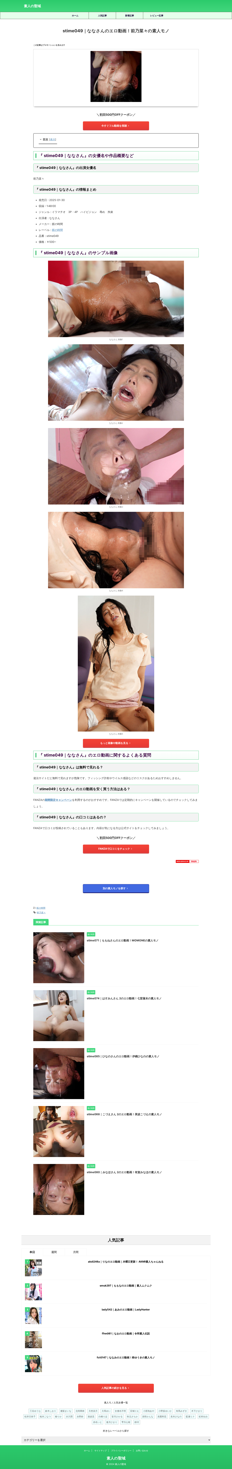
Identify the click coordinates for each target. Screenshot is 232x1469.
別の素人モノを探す (114, 888)
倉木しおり (50, 1411)
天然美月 (93, 1411)
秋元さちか (132, 1416)
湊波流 (91, 1416)
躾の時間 (57, 230)
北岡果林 (80, 1411)
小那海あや (148, 1411)
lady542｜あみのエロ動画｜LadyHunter (126, 1309)
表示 (52, 139)
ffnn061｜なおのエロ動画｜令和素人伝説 (126, 1333)
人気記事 (102, 15)
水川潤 (69, 1416)
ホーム (75, 15)
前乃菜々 (41, 912)
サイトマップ (100, 1450)
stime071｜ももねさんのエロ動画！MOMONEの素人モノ (123, 940)
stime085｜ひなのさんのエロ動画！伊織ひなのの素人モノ (123, 1056)
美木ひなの (176, 1416)
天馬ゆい (106, 1411)
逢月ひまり (111, 1422)
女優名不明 (120, 1411)
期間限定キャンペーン (58, 800)
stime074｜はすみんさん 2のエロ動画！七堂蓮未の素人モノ (124, 998)
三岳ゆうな (35, 1411)
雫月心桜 (125, 1422)
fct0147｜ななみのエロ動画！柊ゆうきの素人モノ (126, 1357)
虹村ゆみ (203, 1416)
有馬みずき (181, 1411)
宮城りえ (134, 1411)
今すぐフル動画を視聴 (114, 125)
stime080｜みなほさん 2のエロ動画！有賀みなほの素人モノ (124, 1172)
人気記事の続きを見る (114, 1387)
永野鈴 (80, 1416)
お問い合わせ (142, 1450)
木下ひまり (196, 1411)
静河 (137, 1422)
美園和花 (161, 1416)
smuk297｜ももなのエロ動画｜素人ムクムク (126, 1285)
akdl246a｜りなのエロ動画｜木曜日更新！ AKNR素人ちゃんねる (126, 1261)
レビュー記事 (156, 15)
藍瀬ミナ (190, 1416)
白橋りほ (103, 1416)
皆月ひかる (117, 1416)
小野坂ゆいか (165, 1411)
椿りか (58, 1416)
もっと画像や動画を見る (114, 743)
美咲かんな (147, 1416)
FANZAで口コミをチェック (114, 848)
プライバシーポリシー (121, 1450)
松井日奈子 (29, 1416)
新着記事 (129, 15)
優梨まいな (65, 1411)
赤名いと (97, 1422)
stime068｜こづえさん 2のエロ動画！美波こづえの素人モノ (124, 1114)
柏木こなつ (45, 1416)
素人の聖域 (32, 6)
